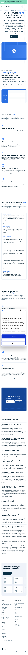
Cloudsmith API (4, 636)
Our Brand (16, 619)
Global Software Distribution (6, 605)
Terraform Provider (4, 639)
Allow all (13, 336)
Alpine (16, 10)
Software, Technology (18, 607)
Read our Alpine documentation (7, 189)
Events (2, 628)
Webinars (3, 629)
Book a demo (14, 36)
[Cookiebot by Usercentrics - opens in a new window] (20, 310)
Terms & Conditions (18, 623)
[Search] (22, 6)
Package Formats (4, 607)
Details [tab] (13, 313)
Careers (16, 613)
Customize (12, 340)
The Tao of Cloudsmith (18, 616)
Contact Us (16, 617)
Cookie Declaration (18, 627)
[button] (25, 7)
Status (2, 630)
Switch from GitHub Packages (6, 618)
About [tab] (22, 313)
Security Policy (17, 625)
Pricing (2, 612)
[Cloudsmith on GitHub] (25, 652)
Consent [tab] (5, 313)
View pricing (18, 401)
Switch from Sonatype (5, 617)
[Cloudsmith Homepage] (6, 6)
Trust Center (3, 633)
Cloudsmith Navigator (5, 634)
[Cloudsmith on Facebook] (16, 652)
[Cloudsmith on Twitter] (19, 652)
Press (15, 612)
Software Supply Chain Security (6, 604)
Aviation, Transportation (19, 605)
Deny (13, 343)
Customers (16, 615)
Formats (12, 10)
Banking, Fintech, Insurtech (19, 601)
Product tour (3, 623)
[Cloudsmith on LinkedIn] (21, 652)
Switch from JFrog (4, 616)
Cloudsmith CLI (4, 637)
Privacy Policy (17, 624)
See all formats (7, 573)
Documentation (4, 625)
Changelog (3, 610)
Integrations (3, 608)
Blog (2, 626)
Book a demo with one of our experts (8, 378)
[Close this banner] (25, 2)
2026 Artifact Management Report (7, 640)
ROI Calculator (4, 632)
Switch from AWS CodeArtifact (6, 620)
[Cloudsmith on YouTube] (23, 652)
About (16, 610)
